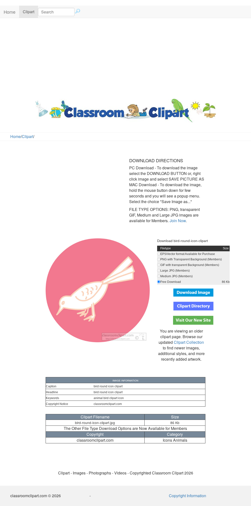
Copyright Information (187, 495)
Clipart (30, 11)
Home (9, 12)
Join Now (177, 220)
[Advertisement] (125, 57)
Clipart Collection (189, 342)
